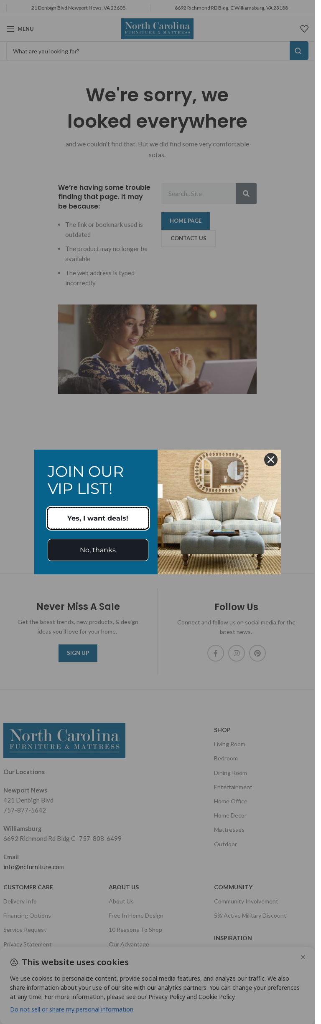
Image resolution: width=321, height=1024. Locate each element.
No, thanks (98, 550)
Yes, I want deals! (97, 518)
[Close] (271, 460)
